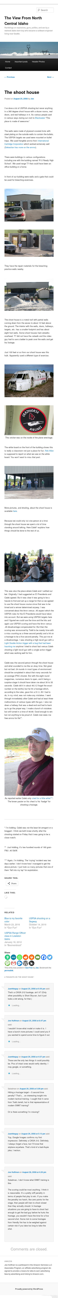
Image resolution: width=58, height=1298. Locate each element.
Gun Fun (28, 967)
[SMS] (7, 963)
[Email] (37, 957)
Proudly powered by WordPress (29, 1289)
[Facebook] (43, 957)
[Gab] (7, 957)
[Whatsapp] (19, 957)
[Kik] (31, 963)
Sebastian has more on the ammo (20, 147)
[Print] (31, 957)
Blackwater (40, 117)
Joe (32, 98)
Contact (8, 67)
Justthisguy (13, 988)
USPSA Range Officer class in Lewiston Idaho (15, 935)
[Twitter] (49, 957)
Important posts (21, 61)
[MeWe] (13, 957)
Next (50, 77)
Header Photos (38, 61)
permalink (8, 970)
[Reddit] (25, 957)
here (15, 511)
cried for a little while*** (42, 798)
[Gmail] (13, 963)
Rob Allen (49, 450)
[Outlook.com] (19, 963)
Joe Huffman (13, 1020)
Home (7, 61)
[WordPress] (25, 963)
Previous (9, 77)
